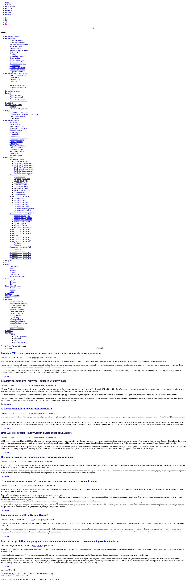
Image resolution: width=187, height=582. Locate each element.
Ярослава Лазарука (17, 309)
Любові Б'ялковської (17, 329)
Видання (8, 8)
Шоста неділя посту (21, 194)
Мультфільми (14, 274)
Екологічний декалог (17, 116)
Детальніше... (6, 376)
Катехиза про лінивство (22, 227)
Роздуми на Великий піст (19, 112)
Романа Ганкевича (16, 325)
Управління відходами (18, 64)
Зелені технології (16, 46)
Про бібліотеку (15, 288)
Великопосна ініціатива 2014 (20, 214)
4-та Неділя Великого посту (24, 169)
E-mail (40, 357)
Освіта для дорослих (17, 99)
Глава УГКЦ (14, 77)
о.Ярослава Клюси (16, 319)
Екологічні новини (12, 36)
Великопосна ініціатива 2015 (20, 229)
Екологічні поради (12, 120)
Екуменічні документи (18, 87)
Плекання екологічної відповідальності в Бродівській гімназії (37, 456)
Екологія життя (10, 38)
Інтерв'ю (8, 261)
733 (24, 574)
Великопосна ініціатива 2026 (20, 259)
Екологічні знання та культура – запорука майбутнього (33, 380)
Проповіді (9, 103)
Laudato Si (13, 335)
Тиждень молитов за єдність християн (24, 114)
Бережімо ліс (14, 153)
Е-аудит (8, 14)
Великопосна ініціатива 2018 (20, 237)
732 (21, 574)
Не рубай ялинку (16, 155)
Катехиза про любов (21, 204)
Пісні (11, 284)
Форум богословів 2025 (18, 342)
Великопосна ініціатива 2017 (20, 233)
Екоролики (14, 266)
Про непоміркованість (22, 223)
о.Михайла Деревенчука (18, 323)
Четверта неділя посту (22, 190)
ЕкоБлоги (8, 299)
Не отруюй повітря (17, 151)
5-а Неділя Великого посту (24, 171)
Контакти (8, 10)
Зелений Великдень (17, 159)
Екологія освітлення (17, 126)
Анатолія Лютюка (16, 327)
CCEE (12, 83)
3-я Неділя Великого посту (24, 167)
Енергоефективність (17, 42)
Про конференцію (20, 336)
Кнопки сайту (10, 298)
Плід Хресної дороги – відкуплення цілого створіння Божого (36, 432)
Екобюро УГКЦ (15, 79)
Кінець (50, 574)
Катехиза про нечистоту (23, 220)
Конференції (9, 333)
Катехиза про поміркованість (24, 212)
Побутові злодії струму (18, 146)
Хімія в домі (14, 144)
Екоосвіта (8, 93)
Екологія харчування (17, 60)
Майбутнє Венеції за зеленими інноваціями (26, 408)
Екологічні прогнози (17, 68)
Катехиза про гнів (20, 225)
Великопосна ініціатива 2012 (20, 175)
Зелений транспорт (17, 56)
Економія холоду (16, 130)
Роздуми (8, 110)
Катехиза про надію (21, 202)
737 (34, 574)
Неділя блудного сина (22, 179)
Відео (7, 264)
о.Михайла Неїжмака (17, 321)
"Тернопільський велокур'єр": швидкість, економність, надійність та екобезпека (49, 480)
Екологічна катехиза (12, 91)
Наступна (44, 574)
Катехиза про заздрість (22, 222)
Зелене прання (15, 132)
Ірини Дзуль (14, 317)
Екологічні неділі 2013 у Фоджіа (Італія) (24, 515)
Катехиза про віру (20, 200)
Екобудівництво (15, 48)
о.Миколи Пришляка (17, 311)
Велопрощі (14, 235)
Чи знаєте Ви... (15, 58)
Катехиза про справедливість (24, 208)
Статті (7, 262)
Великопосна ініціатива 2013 (20, 196)
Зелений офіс (14, 134)
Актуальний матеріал (17, 276)
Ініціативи (9, 157)
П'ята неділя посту (20, 192)
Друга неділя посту (21, 186)
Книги (12, 292)
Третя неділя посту (21, 188)
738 (37, 574)
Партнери (8, 294)
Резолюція (17, 338)
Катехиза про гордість (22, 216)
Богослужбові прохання (18, 109)
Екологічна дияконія (17, 70)
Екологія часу (15, 66)
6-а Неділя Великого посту (24, 173)
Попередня (11, 574)
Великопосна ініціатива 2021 (20, 247)
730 (16, 574)
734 (27, 574)
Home (9, 346)
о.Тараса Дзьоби (16, 307)
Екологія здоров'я (16, 62)
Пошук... (4, 348)
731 (19, 574)
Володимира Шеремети (18, 303)
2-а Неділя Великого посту (24, 165)
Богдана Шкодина (16, 313)
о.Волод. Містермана (17, 305)
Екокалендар (10, 6)
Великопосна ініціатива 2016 (20, 231)
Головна (8, 3)
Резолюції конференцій (18, 101)
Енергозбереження (16, 40)
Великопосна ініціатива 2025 (20, 257)
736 (32, 574)
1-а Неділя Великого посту (24, 163)
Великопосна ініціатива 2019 (20, 239)
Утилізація (13, 54)
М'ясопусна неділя (20, 181)
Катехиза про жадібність (23, 218)
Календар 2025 (15, 118)
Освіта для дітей (16, 95)
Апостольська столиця (18, 75)
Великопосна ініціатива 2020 (20, 241)
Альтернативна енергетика (19, 44)
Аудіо (7, 278)
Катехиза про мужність (22, 210)
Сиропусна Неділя (20, 161)
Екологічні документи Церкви (16, 73)
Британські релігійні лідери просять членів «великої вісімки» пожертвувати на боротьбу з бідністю (59, 541)
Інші (11, 89)
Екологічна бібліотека (13, 286)
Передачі (13, 270)
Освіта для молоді (16, 97)
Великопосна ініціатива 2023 (20, 253)
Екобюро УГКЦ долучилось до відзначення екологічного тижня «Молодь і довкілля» (51, 353)
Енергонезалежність (17, 72)
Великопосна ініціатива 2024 (20, 255)
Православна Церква (17, 85)
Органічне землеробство (19, 50)
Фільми (12, 272)
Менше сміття (15, 136)
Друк (35, 357)
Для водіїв (13, 122)
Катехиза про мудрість (22, 206)
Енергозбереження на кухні (20, 128)
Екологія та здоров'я (17, 148)
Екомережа (9, 12)
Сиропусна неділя (20, 183)
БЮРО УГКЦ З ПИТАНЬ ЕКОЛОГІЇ (14, 579)
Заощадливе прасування (18, 138)
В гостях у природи (17, 149)
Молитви (13, 107)
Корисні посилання (12, 296)
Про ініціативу (19, 177)
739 (40, 574)
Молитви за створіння (13, 105)
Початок (4, 574)
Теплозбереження (16, 142)
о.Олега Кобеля (15, 315)
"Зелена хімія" (15, 52)
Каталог (12, 290)
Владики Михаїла (16, 301)
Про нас (8, 5)
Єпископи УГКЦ (16, 81)
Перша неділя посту (21, 185)
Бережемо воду (15, 124)
